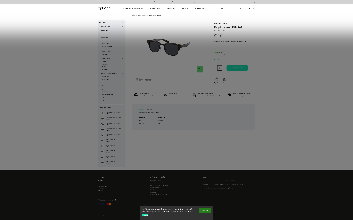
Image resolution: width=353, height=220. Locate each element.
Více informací (189, 211)
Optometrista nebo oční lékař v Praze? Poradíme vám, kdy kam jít (220, 181)
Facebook (100, 188)
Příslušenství (104, 38)
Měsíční (104, 67)
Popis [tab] (141, 109)
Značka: (220, 23)
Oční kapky (104, 69)
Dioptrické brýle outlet (107, 94)
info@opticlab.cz (102, 184)
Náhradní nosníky (106, 52)
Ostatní (104, 49)
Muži (159, 124)
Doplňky (104, 97)
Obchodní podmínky (155, 181)
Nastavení (145, 215)
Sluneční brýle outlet (107, 92)
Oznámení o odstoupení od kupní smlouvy (161, 185)
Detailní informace (241, 41)
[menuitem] (135, 8)
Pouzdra (104, 41)
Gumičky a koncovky (107, 46)
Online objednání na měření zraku (159, 194)
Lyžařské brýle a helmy (107, 89)
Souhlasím (205, 210)
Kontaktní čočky (105, 58)
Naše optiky (153, 192)
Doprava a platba (154, 188)
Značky (103, 101)
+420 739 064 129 (102, 186)
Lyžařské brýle (105, 76)
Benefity (152, 190)
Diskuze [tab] (149, 109)
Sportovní (104, 34)
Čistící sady (105, 54)
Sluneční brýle (104, 31)
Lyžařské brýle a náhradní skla (109, 73)
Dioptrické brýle (105, 26)
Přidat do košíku (238, 68)
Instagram (100, 191)
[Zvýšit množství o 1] (224, 68)
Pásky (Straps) (105, 82)
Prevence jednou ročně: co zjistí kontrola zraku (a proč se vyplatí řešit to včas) (223, 185)
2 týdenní (104, 61)
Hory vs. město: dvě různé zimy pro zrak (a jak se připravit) (218, 188)
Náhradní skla (105, 44)
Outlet (102, 86)
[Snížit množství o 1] (215, 68)
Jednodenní (105, 64)
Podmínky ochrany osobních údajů (159, 183)
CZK (238, 8)
